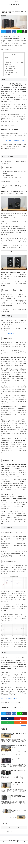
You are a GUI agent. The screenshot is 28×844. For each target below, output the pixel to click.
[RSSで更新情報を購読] (20, 722)
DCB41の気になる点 (11, 68)
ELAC (11, 707)
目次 (12, 54)
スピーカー (16, 707)
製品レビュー (4, 707)
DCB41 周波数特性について (13, 72)
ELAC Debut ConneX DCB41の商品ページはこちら (13, 140)
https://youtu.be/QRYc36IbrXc (8, 333)
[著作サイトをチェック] (7, 718)
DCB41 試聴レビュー (10, 64)
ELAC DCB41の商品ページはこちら (9, 698)
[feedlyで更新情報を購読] (7, 722)
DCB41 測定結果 (9, 70)
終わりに (8, 74)
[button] (24, 31)
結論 (7, 57)
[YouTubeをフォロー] (20, 718)
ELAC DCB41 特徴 (10, 59)
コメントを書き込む (14, 827)
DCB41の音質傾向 (11, 66)
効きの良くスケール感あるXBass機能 (15, 62)
